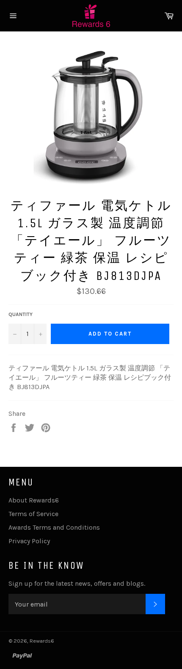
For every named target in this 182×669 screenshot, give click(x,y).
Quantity (20, 314)
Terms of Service (33, 514)
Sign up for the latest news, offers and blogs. (76, 583)
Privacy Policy (29, 541)
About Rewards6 (33, 500)
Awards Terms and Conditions (54, 527)
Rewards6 (42, 641)
